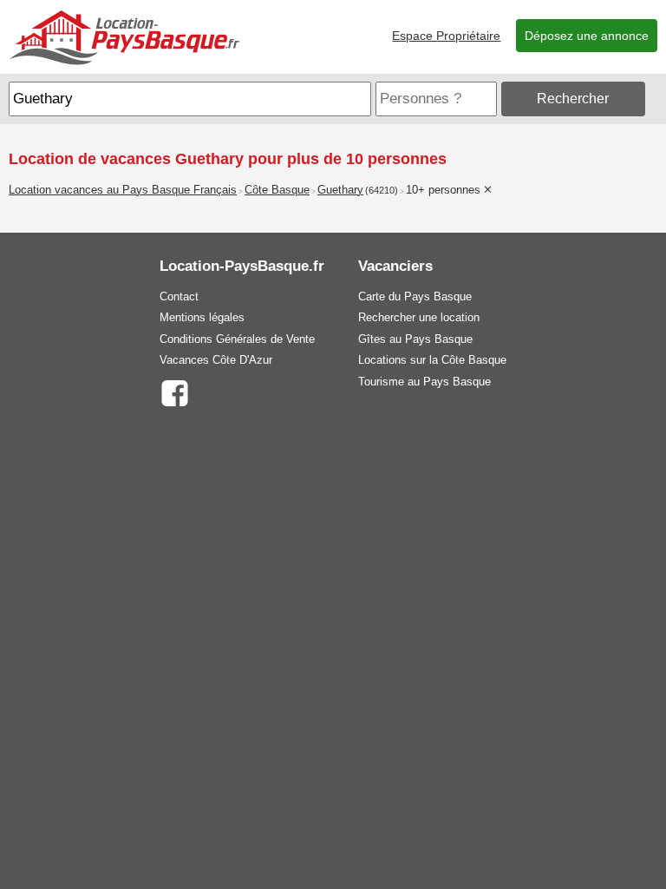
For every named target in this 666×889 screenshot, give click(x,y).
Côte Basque (277, 190)
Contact (179, 296)
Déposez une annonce (587, 36)
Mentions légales (202, 317)
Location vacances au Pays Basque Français (123, 190)
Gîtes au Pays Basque (415, 339)
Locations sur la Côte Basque (432, 359)
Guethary (340, 190)
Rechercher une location (419, 317)
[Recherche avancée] (653, 98)
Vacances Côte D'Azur (216, 359)
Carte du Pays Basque (415, 296)
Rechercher (573, 98)
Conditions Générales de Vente (237, 339)
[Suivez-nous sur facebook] (175, 391)
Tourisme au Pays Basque (424, 381)
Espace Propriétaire (446, 36)
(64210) (381, 190)
